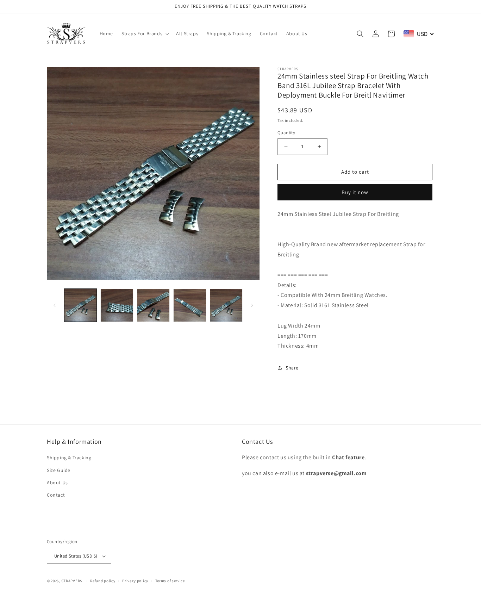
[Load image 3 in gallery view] (153, 305)
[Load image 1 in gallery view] (80, 305)
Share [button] (292, 368)
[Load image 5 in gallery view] (226, 305)
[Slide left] (54, 305)
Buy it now (355, 192)
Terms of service (170, 580)
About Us (57, 482)
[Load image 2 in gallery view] (116, 305)
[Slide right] (252, 305)
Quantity (286, 133)
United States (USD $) (75, 556)
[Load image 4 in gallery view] (189, 305)
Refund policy (102, 580)
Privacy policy (135, 580)
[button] (144, 33)
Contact (56, 495)
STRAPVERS (71, 580)
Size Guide (58, 470)
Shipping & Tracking (69, 457)
